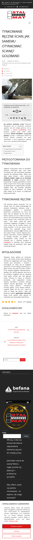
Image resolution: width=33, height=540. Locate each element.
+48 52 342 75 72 (10, 7)
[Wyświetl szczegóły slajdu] (17, 388)
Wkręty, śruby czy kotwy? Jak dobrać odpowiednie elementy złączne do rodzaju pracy (14, 446)
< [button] (7, 402)
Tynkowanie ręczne (9, 151)
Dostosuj (16, 531)
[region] (16, 520)
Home (3, 61)
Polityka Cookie (13, 521)
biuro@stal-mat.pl (23, 7)
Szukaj (4, 433)
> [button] (27, 402)
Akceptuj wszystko (16, 526)
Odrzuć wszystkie (16, 536)
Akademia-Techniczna (13, 61)
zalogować (15, 313)
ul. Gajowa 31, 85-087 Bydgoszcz (12, 2)
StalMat (8, 71)
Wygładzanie (8, 153)
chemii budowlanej (19, 130)
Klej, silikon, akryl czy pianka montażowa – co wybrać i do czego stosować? (14, 491)
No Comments (8, 75)
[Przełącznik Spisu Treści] (20, 146)
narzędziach (7, 242)
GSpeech (29, 119)
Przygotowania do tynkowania (13, 149)
